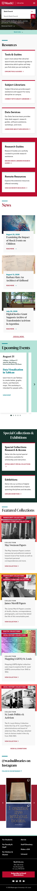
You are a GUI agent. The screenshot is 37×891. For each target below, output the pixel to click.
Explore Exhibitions (12, 494)
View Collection (11, 566)
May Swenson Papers (15, 545)
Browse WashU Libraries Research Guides (17, 162)
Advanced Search (6, 26)
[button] (3, 803)
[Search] (33, 16)
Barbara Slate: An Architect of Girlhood (17, 279)
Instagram (17, 881)
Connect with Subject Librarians (17, 99)
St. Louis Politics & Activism (14, 716)
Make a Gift (25, 849)
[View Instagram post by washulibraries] (29, 800)
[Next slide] (34, 384)
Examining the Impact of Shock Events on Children (18, 240)
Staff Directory (26, 845)
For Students (7, 840)
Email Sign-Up (13, 881)
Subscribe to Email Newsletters (18, 874)
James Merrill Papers (15, 603)
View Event (7, 395)
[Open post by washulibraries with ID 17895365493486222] (18, 790)
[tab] (11, 415)
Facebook (20, 881)
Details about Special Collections (17, 464)
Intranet (24, 854)
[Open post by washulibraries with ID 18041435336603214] (18, 815)
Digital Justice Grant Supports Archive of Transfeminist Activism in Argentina (18, 319)
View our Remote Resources (15, 188)
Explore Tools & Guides (13, 71)
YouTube (24, 881)
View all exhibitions (18, 749)
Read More (10, 249)
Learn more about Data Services (17, 129)
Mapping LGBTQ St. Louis (18, 658)
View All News (18, 336)
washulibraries (18, 780)
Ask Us (23, 840)
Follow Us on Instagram (11, 771)
